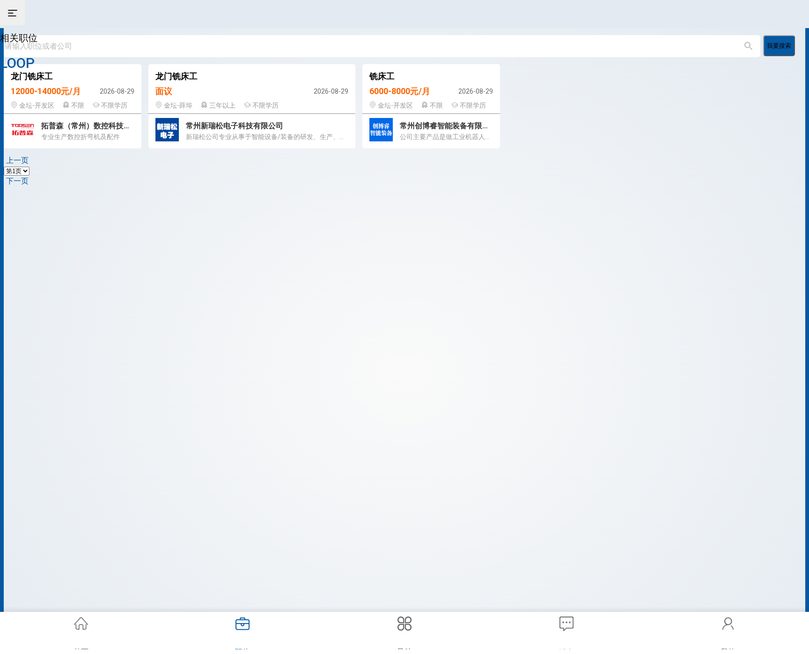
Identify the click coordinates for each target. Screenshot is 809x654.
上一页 (17, 160)
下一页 (17, 180)
